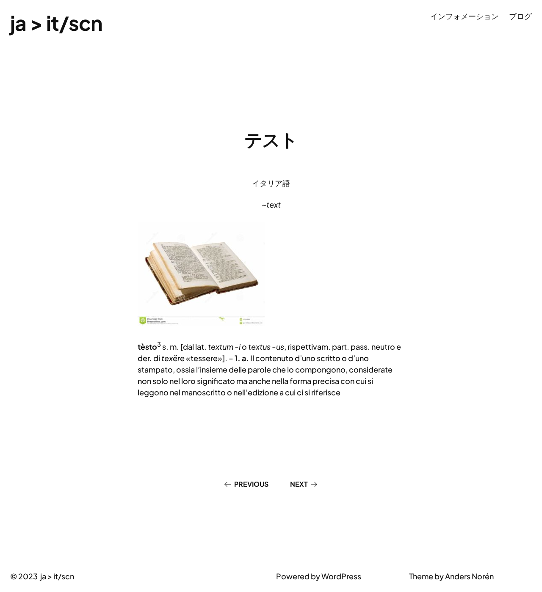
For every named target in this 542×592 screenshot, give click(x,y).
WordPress (341, 576)
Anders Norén (469, 576)
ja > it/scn (56, 23)
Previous (251, 484)
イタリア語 (271, 183)
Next (299, 484)
